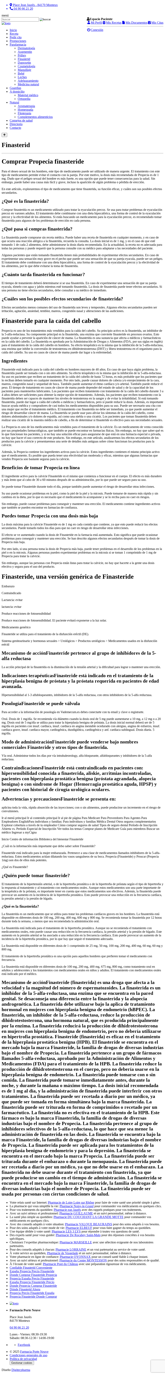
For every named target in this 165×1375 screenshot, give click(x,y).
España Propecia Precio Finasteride (32, 1271)
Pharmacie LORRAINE (71, 1249)
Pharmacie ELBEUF (79, 1228)
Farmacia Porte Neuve (34, 1351)
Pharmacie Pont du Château (60, 1264)
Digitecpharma (20, 1370)
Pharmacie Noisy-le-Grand (77, 1206)
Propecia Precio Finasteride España (32, 1293)
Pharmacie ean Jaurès (67, 1209)
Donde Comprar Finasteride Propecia (33, 1275)
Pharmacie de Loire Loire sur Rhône (71, 1202)
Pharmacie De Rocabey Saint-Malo (78, 1235)
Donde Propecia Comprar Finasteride (33, 1285)
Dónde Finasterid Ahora (25, 1289)
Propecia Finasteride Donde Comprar (33, 1296)
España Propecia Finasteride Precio (32, 1282)
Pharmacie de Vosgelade (62, 1253)
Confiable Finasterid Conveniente (31, 1267)
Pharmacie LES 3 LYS (66, 1231)
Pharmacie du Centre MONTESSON (83, 1260)
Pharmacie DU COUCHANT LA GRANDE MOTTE (89, 1217)
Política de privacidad (23, 1359)
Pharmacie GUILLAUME (76, 1213)
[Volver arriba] (4, 135)
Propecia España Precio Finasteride (32, 1278)
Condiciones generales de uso (28, 1355)
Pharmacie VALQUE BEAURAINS (88, 1224)
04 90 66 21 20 (19, 1327)
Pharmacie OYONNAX (75, 1256)
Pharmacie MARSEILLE (76, 1242)
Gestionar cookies (21, 1362)
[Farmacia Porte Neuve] (6, 23)
